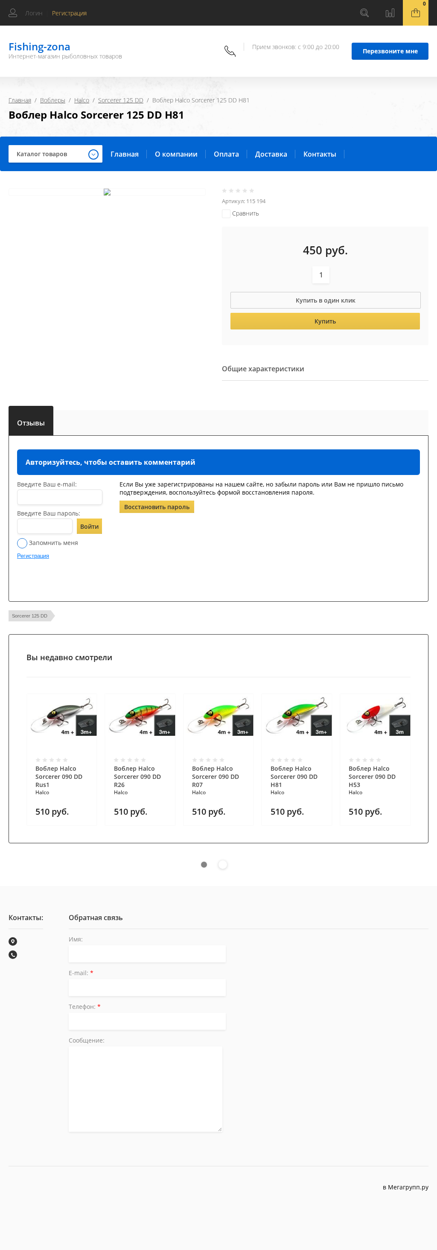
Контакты (319, 154)
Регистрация (69, 13)
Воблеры (52, 100)
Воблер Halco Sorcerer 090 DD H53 (372, 776)
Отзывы (31, 421)
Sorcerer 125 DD (120, 100)
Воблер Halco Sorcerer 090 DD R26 (137, 776)
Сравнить (244, 213)
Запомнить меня (52, 543)
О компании (176, 154)
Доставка (271, 154)
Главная (20, 100)
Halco (81, 100)
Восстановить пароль (156, 507)
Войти (89, 526)
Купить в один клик (325, 300)
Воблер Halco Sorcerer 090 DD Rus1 (58, 776)
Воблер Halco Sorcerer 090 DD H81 (294, 776)
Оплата (226, 154)
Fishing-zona (39, 46)
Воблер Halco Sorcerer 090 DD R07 (215, 776)
